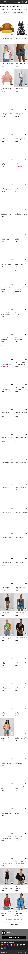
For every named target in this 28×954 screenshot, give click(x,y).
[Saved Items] (22, 2)
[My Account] (19, 2)
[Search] (15, 2)
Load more (14, 924)
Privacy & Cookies (20, 952)
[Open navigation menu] (2, 2)
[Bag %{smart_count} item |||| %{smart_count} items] (26, 2)
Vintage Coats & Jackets (17, 12)
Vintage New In (5, 12)
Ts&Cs (26, 952)
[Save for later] (12, 35)
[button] (2, 945)
